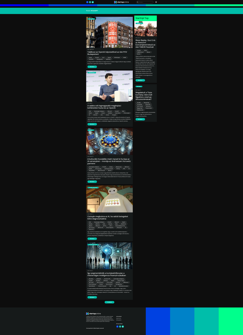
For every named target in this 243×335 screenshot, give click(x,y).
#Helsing (118, 168)
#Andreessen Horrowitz (123, 286)
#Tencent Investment (102, 286)
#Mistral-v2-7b (100, 227)
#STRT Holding (140, 106)
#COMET (124, 57)
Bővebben (92, 66)
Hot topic (91, 130)
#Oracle (107, 114)
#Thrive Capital (127, 113)
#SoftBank (110, 113)
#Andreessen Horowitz (108, 168)
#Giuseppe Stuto (119, 284)
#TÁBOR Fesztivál (140, 52)
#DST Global (91, 282)
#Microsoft (110, 111)
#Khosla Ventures (100, 282)
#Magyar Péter (139, 108)
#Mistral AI (127, 166)
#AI (89, 114)
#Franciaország (98, 168)
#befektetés (98, 278)
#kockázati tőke (107, 278)
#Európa (111, 166)
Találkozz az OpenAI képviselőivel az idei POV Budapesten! (107, 53)
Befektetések (91, 72)
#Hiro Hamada (92, 227)
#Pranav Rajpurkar (109, 227)
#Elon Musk (91, 278)
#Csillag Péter (139, 104)
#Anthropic (118, 282)
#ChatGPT (97, 57)
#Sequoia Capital (120, 280)
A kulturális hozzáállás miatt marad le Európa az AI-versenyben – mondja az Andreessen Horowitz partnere (109, 161)
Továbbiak (109, 302)
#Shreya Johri (119, 227)
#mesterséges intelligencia (99, 111)
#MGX (123, 111)
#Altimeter (95, 114)
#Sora (103, 57)
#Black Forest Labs (101, 170)
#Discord (109, 170)
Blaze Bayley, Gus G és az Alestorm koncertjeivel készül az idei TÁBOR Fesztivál (145, 43)
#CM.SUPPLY (91, 59)
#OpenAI (109, 57)
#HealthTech (123, 223)
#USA (90, 111)
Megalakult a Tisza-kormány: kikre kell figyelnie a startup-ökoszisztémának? (144, 96)
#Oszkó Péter (147, 104)
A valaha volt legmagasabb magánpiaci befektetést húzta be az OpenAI (104, 106)
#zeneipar (139, 50)
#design (90, 57)
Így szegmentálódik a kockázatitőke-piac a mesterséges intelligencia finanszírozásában (106, 274)
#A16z (124, 168)
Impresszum (118, 318)
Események (91, 18)
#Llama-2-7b (91, 229)
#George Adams (100, 59)
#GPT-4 (110, 225)
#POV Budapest (117, 57)
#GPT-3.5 (104, 225)
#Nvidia (90, 113)
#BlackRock (105, 280)
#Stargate (114, 114)
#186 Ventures (125, 282)
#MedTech (97, 223)
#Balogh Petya (146, 102)
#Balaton (148, 52)
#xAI (110, 286)
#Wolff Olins (108, 59)
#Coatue (103, 113)
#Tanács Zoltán (149, 108)
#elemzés (110, 223)
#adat (104, 223)
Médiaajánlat (118, 320)
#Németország (118, 166)
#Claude (101, 284)
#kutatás (90, 223)
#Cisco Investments (92, 284)
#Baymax (90, 225)
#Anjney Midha (92, 170)
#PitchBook (98, 280)
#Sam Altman (117, 113)
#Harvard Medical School (120, 225)
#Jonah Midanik (92, 286)
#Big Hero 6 (97, 225)
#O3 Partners (148, 106)
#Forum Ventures (109, 284)
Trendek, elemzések (93, 187)
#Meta (116, 223)
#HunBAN (139, 102)
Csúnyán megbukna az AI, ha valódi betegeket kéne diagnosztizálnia (107, 217)
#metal (145, 50)
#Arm (102, 114)
